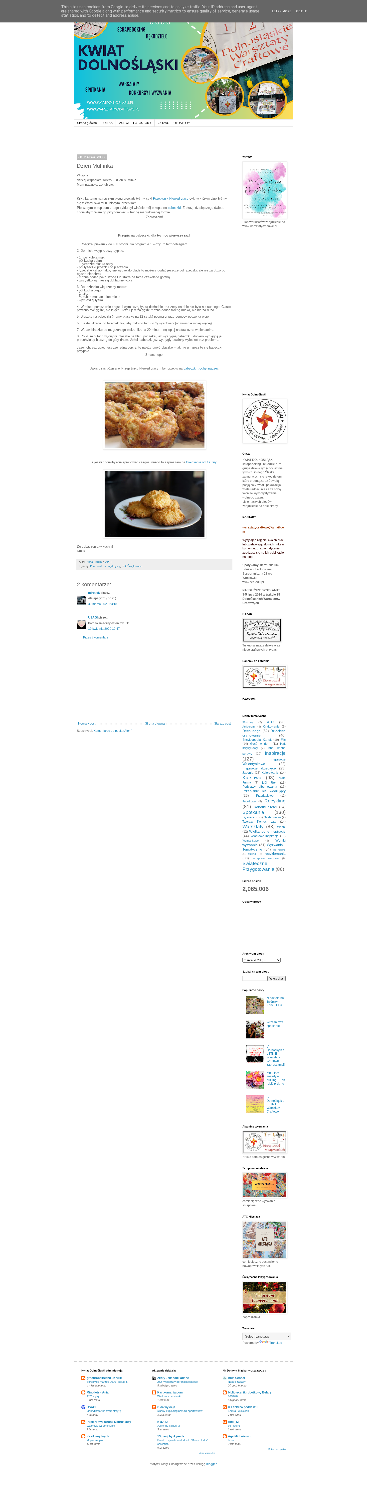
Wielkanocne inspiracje (267, 831)
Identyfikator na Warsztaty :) (104, 1410)
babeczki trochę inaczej (201, 368)
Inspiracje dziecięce (259, 768)
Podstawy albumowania (259, 786)
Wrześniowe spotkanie (275, 1023)
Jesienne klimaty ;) (168, 1425)
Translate (275, 1343)
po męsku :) (235, 1425)
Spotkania (253, 812)
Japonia (247, 772)
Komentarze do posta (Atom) (113, 731)
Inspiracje (275, 753)
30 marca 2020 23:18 (102, 604)
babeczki (174, 208)
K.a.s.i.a (163, 1422)
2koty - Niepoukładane (173, 1378)
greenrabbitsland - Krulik (104, 1378)
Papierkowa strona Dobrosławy (109, 1422)
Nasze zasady (237, 1381)
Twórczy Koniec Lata (259, 821)
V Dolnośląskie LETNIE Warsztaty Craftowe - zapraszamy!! (276, 1055)
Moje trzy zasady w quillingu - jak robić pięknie (276, 1078)
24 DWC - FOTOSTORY (135, 123)
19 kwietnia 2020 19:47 (104, 628)
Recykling (275, 800)
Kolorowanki (270, 772)
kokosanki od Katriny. (201, 462)
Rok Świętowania (132, 566)
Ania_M (233, 1422)
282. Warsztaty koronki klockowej (177, 1381)
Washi (281, 827)
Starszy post (222, 723)
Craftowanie (271, 726)
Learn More (281, 11)
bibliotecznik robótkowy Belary (250, 1392)
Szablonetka (272, 817)
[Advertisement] (154, 681)
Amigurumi (248, 726)
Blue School (236, 1378)
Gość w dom (260, 744)
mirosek (94, 593)
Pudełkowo (249, 801)
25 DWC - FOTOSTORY (174, 123)
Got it (301, 11)
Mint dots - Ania (98, 1392)
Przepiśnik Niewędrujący (170, 198)
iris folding (279, 849)
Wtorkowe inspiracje (265, 836)
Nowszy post (86, 723)
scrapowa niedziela (266, 858)
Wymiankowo (250, 840)
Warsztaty (253, 826)
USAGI (93, 617)
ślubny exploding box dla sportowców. (180, 1410)
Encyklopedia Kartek (257, 740)
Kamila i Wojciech (238, 1410)
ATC (270, 722)
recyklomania (275, 854)
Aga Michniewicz (240, 1436)
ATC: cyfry (93, 1396)
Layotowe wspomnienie (101, 1425)
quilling (252, 853)
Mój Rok (269, 782)
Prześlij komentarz (95, 637)
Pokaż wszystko (206, 1453)
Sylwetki (248, 817)
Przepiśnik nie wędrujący (105, 566)
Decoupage (251, 731)
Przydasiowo (265, 795)
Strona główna (87, 123)
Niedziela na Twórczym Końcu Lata (275, 1001)
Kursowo (251, 777)
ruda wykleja (166, 1407)
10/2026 (233, 1396)
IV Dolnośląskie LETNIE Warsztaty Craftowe (275, 1104)
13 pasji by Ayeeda (170, 1436)
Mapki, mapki (95, 1440)
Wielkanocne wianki (169, 1396)
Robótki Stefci (265, 807)
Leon (231, 1440)
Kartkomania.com (170, 1392)
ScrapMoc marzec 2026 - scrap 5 (107, 1381)
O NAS (108, 123)
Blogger (211, 1464)
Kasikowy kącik (98, 1436)
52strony (247, 722)
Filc (283, 740)
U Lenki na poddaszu (242, 1407)
